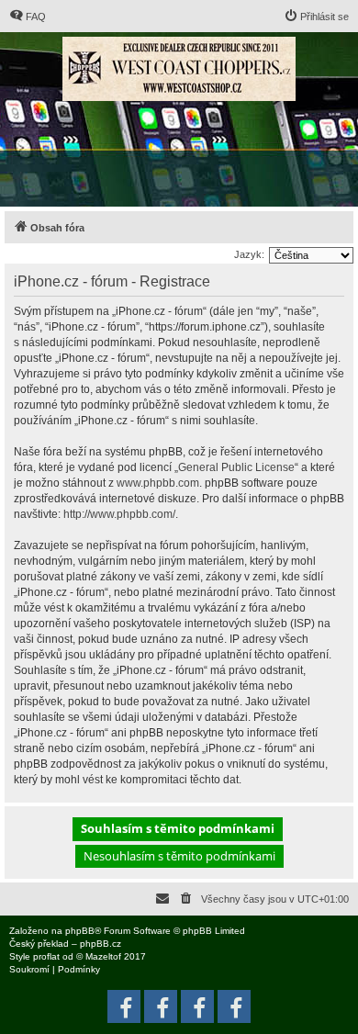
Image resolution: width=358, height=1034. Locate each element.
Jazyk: (249, 254)
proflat (46, 956)
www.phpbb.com (158, 483)
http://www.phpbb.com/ (119, 514)
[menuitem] (27, 17)
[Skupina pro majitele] (197, 1006)
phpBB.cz (100, 943)
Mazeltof (103, 956)
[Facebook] (234, 1006)
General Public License (236, 467)
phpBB (80, 931)
